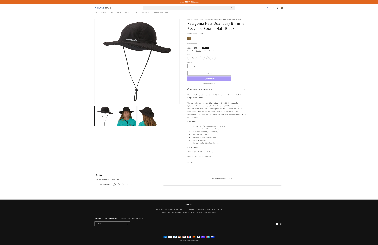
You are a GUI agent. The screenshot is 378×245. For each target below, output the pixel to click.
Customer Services (204, 209)
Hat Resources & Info (160, 13)
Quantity (189, 62)
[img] (192, 44)
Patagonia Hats (203, 19)
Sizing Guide (183, 209)
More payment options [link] (209, 83)
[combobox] (189, 8)
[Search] (232, 8)
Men (95, 13)
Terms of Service (217, 209)
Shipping (198, 50)
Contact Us (192, 209)
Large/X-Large (210, 58)
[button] (282, 8)
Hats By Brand (194, 19)
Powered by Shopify (194, 240)
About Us (186, 212)
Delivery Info (159, 209)
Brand (127, 13)
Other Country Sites (210, 212)
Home (188, 19)
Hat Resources (176, 212)
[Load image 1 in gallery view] (104, 116)
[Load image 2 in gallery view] (126, 116)
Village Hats (186, 240)
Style (119, 13)
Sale (135, 13)
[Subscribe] (128, 224)
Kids (111, 13)
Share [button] (191, 162)
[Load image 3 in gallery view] (148, 116)
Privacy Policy (166, 212)
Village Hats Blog (196, 212)
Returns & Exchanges (171, 209)
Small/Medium (195, 58)
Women (103, 13)
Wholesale (145, 13)
